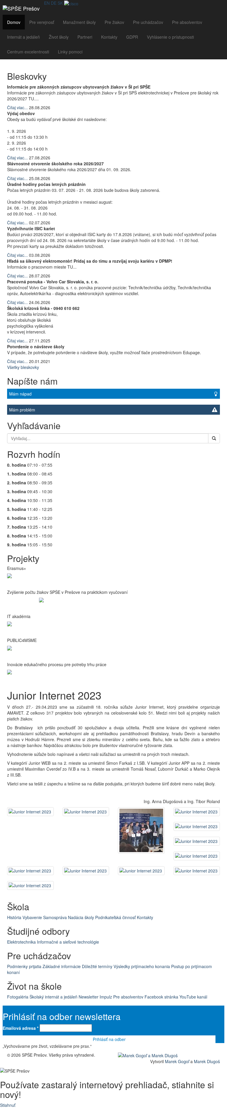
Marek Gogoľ (177, 1061)
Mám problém (22, 410)
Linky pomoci (70, 52)
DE (53, 3)
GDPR (132, 37)
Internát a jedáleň (23, 37)
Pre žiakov (114, 22)
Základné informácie (62, 966)
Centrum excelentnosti (28, 52)
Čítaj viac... (17, 107)
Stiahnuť (7, 1105)
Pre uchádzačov (148, 22)
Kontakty (109, 37)
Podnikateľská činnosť (115, 917)
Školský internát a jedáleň (53, 997)
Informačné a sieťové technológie (68, 942)
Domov (13, 22)
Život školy (59, 37)
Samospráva (55, 917)
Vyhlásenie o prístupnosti (170, 37)
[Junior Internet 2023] (30, 811)
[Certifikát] (71, 3)
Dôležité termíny (97, 966)
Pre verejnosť (41, 22)
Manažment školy (79, 22)
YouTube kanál (193, 997)
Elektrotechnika (21, 942)
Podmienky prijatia (24, 966)
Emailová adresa (20, 1028)
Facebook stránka (161, 997)
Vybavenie (32, 917)
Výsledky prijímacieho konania (142, 966)
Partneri (84, 37)
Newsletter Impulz (95, 997)
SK (60, 3)
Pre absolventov (187, 22)
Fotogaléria (17, 997)
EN (47, 3)
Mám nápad (20, 394)
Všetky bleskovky (23, 367)
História (14, 917)
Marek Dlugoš (207, 1061)
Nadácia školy (81, 917)
